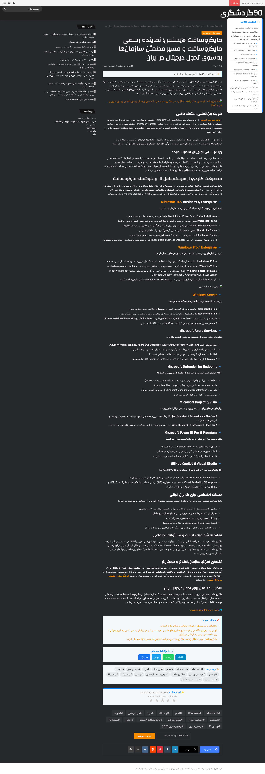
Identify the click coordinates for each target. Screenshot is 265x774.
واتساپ (168, 657)
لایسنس (214, 719)
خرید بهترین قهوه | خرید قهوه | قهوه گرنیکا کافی (75, 121)
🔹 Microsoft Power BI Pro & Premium (246, 75)
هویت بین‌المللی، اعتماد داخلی (246, 28)
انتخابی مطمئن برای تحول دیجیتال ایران (245, 106)
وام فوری (92, 131)
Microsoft (212, 713)
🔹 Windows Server (249, 54)
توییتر (156, 657)
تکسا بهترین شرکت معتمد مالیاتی (79, 99)
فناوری (117, 713)
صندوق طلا (91, 124)
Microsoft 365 (171, 202)
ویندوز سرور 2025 (172, 726)
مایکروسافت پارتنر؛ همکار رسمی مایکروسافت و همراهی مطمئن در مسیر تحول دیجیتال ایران (172, 639)
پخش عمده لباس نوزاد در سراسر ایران (77, 59)
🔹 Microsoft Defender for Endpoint (247, 64)
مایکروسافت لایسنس (210, 119)
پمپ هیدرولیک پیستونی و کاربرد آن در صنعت (75, 46)
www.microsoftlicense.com (204, 610)
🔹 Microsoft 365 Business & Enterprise (245, 44)
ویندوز (128, 719)
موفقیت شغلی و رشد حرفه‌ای (81, 42)
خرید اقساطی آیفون (87, 118)
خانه (218, 26)
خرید (149, 713)
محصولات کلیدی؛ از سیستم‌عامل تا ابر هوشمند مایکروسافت (245, 37)
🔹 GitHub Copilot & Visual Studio (246, 82)
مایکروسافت (174, 719)
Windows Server (205, 295)
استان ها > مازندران (206, 26)
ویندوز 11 (213, 726)
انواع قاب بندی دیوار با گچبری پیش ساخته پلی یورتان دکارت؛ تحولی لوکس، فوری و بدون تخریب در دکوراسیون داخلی (70, 75)
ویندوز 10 (113, 719)
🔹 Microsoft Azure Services (246, 58)
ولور (94, 134)
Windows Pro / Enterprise (197, 247)
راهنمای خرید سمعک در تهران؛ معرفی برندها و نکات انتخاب (188, 625)
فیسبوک (144, 657)
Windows (193, 713)
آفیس (178, 713)
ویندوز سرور (195, 726)
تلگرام (181, 657)
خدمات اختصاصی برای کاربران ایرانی (244, 87)
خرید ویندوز (134, 713)
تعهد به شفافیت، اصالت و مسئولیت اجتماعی (244, 93)
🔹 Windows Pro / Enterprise (246, 50)
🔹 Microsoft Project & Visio (246, 69)
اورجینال (163, 713)
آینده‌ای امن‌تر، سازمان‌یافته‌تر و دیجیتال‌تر (246, 99)
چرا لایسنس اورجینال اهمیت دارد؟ (245, 32)
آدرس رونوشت (144, 735)
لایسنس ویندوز (195, 719)
